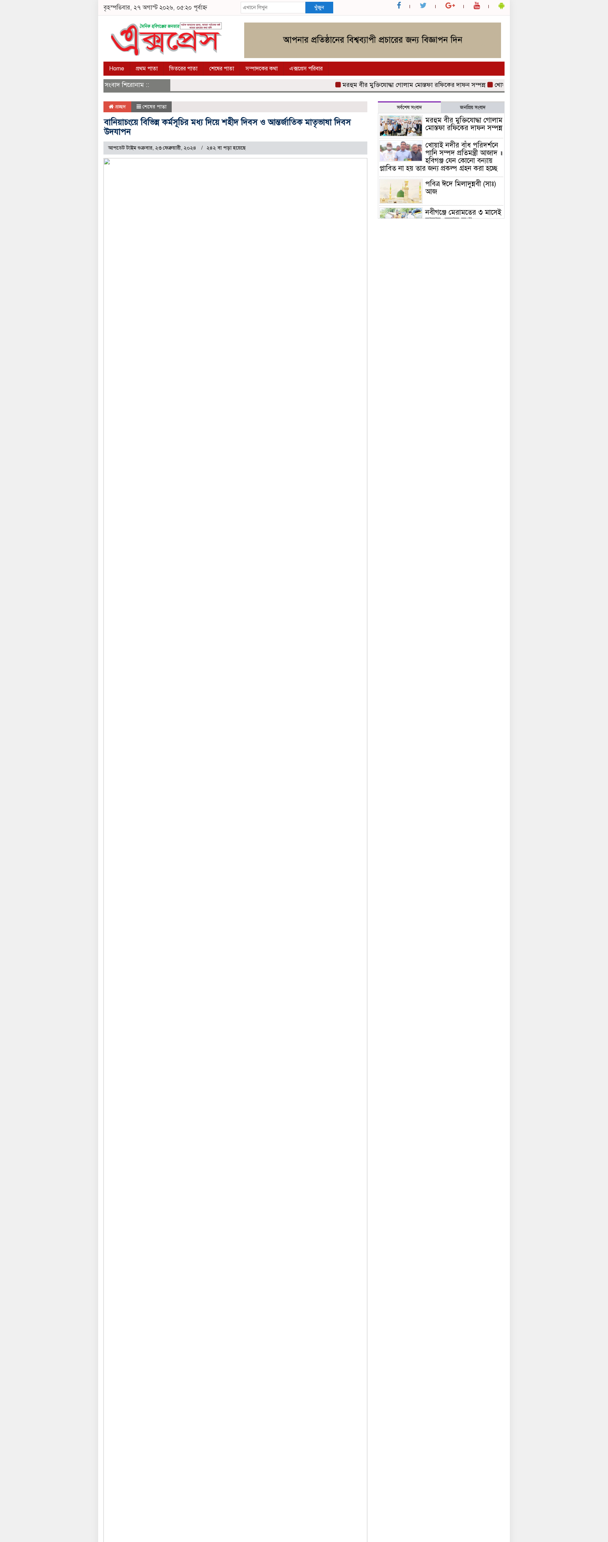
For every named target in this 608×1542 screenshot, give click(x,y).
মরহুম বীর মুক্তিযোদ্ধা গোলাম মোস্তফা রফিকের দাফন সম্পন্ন (400, 85)
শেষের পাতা (221, 68)
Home (116, 68)
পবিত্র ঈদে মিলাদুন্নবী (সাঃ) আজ (460, 188)
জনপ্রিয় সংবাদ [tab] (473, 108)
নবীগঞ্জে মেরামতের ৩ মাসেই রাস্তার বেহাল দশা (463, 216)
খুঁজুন (319, 7)
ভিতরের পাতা (183, 68)
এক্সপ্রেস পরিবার (306, 68)
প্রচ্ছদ (120, 106)
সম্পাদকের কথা (262, 68)
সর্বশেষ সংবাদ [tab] (409, 108)
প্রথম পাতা (147, 68)
